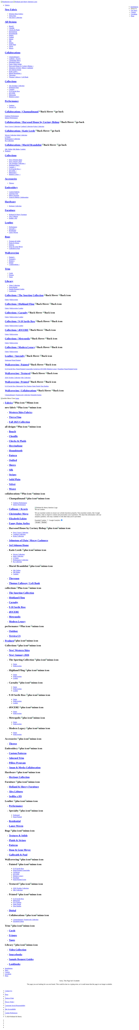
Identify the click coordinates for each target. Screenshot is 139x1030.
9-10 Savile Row (14, 91)
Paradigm (61, 369)
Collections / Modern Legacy (20, 347)
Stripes (11, 43)
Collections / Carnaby (16, 312)
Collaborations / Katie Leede (20, 130)
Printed (12, 261)
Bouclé (11, 26)
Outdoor (11, 105)
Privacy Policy (9, 1002)
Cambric (23, 149)
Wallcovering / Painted (17, 364)
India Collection (22, 135)
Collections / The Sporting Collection (24, 295)
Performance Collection (12, 139)
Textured (12, 259)
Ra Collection (9, 141)
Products (7, 151)
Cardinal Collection (26, 126)
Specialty (12, 229)
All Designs (11, 22)
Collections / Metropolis (17, 338)
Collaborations (12, 52)
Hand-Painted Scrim (70, 369)
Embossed (8, 360)
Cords (11, 273)
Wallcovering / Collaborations (20, 390)
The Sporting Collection (16, 86)
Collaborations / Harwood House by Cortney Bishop (32, 122)
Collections (10, 81)
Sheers (11, 39)
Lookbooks (12, 291)
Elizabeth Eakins (14, 62)
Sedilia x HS (13, 218)
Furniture (10, 210)
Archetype (36, 369)
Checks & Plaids (14, 30)
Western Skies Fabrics (16, 14)
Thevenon (12, 75)
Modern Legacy (14, 97)
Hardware (10, 201)
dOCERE (12, 93)
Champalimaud (14, 57)
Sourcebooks (13, 287)
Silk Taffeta (8, 149)
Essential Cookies (40, 520)
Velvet (11, 46)
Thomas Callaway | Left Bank (18, 77)
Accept (38, 522)
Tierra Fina (12, 16)
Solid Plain (12, 44)
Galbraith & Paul (14, 248)
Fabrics (7, 5)
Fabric (7, 299)
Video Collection (14, 285)
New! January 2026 (15, 161)
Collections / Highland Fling (19, 304)
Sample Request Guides (16, 289)
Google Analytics (54, 520)
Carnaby (11, 89)
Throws (11, 183)
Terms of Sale (9, 998)
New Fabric (11, 9)
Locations (134, 14)
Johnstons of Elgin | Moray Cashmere (21, 68)
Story (6, 970)
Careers (133, 12)
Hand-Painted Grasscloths (24, 369)
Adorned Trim (13, 194)
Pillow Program (14, 195)
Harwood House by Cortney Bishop (21, 66)
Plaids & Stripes (14, 243)
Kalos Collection (38, 126)
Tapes (11, 277)
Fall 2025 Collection (15, 17)
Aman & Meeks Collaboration (18, 197)
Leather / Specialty (15, 356)
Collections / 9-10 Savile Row (20, 321)
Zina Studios (44, 386)
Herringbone (13, 32)
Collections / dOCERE (16, 330)
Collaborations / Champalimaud (21, 111)
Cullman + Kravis (14, 59)
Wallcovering (12, 252)
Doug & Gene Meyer (16, 246)
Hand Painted (16, 360)
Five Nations (28, 386)
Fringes (11, 275)
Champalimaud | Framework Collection (17, 395)
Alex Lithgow (13, 216)
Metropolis (12, 95)
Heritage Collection (15, 206)
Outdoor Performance (12, 116)
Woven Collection (10, 135)
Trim (7, 269)
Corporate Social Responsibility (15, 1005)
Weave (11, 48)
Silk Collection (26, 377)
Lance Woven (13, 232)
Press (132, 16)
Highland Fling (14, 87)
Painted (12, 257)
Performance (12, 101)
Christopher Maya (15, 60)
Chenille (11, 28)
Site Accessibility (10, 1009)
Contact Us (8, 991)
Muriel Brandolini (15, 73)
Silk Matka (16, 149)
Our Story (134, 10)
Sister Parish (36, 386)
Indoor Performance (11, 118)
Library (9, 281)
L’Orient (7, 137)
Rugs (7, 236)
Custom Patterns (14, 192)
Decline (44, 522)
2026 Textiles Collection (13, 377)
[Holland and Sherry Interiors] (25, 2)
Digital (11, 263)
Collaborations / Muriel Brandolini (23, 145)
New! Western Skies (15, 160)
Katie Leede (13, 71)
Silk (10, 41)
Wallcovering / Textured (17, 373)
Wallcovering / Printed (17, 382)
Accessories (11, 178)
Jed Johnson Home (15, 70)
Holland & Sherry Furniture (18, 214)
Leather (9, 222)
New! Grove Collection (12, 126)
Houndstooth (13, 33)
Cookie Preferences (11, 1013)
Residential (12, 230)
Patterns (11, 245)
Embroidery (11, 187)
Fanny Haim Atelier (15, 64)
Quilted (11, 37)
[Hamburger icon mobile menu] (7, 2)
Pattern (11, 35)
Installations (134, 7)
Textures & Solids (14, 241)
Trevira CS (12, 107)
